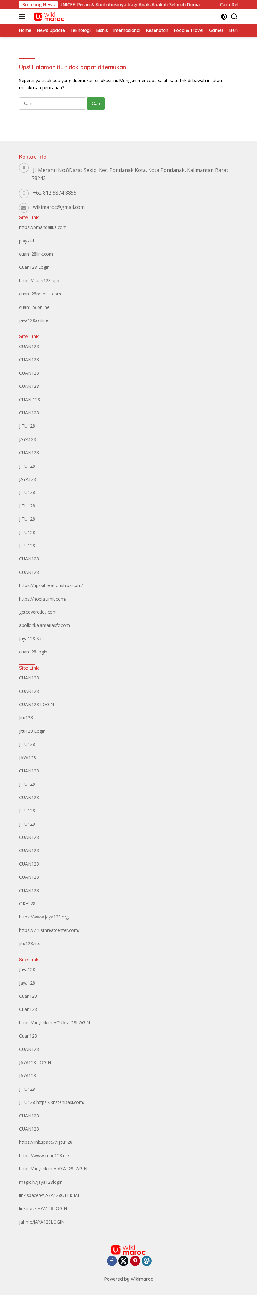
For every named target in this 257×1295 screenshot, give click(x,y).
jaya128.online (33, 320)
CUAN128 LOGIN (36, 704)
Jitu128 (26, 717)
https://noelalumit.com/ (42, 599)
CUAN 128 (29, 400)
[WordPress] (147, 1261)
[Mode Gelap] (224, 17)
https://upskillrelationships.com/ (51, 585)
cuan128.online (34, 307)
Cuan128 (28, 996)
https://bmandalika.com (43, 227)
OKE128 (27, 904)
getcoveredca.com (38, 612)
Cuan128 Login (34, 267)
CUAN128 (29, 346)
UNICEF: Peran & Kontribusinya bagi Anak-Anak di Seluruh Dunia (116, 5)
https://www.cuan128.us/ (44, 1155)
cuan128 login (33, 652)
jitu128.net (29, 943)
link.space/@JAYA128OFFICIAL (49, 1195)
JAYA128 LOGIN (35, 1062)
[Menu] (23, 16)
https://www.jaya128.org (44, 917)
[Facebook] (112, 1261)
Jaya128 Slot (31, 639)
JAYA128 (27, 439)
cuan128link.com (36, 254)
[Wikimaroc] (48, 16)
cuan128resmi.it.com (40, 294)
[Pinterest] (135, 1261)
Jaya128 (27, 969)
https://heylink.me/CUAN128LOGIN (54, 1023)
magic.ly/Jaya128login (41, 1182)
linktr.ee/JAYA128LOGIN (43, 1208)
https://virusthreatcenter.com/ (49, 930)
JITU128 (27, 426)
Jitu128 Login (32, 731)
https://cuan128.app (39, 280)
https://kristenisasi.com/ (60, 1102)
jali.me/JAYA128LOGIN (42, 1222)
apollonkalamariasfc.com (44, 625)
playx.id (26, 241)
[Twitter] (123, 1261)
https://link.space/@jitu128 (45, 1142)
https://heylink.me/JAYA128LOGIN (53, 1169)
